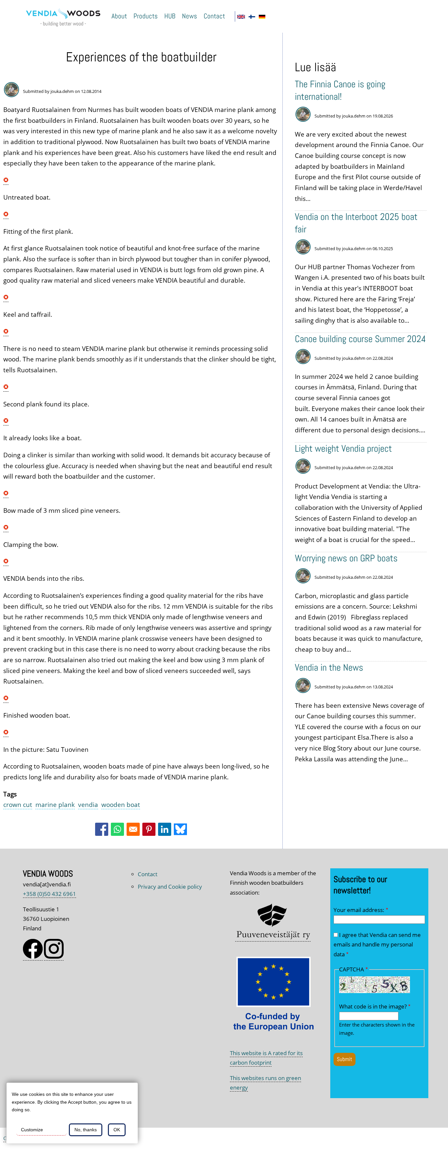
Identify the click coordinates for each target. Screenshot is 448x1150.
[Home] (65, 27)
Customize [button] (32, 1129)
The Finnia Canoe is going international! (340, 90)
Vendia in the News (329, 667)
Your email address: (359, 910)
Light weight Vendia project (343, 448)
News (189, 15)
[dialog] (72, 1113)
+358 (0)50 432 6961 (49, 894)
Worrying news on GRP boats (346, 558)
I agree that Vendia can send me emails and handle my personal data (377, 944)
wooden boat (120, 804)
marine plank (55, 804)
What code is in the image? (373, 1006)
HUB (169, 15)
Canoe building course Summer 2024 (360, 339)
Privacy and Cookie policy (170, 886)
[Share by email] (133, 829)
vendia (88, 804)
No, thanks (85, 1129)
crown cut (17, 804)
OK (116, 1129)
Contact (214, 15)
